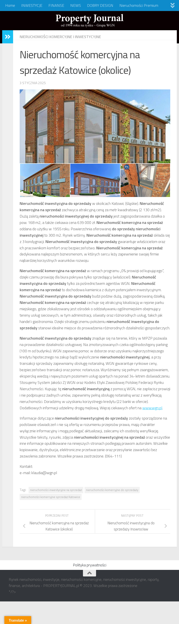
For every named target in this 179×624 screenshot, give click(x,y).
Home (10, 5)
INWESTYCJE (31, 5)
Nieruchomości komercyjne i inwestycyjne (60, 37)
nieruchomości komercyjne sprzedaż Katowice (50, 497)
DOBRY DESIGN (100, 5)
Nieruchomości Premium (138, 5)
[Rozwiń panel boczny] (7, 36)
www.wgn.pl (152, 408)
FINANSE (56, 5)
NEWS (75, 5)
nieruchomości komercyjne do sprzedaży (112, 490)
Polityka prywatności (89, 565)
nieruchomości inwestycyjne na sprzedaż (56, 490)
